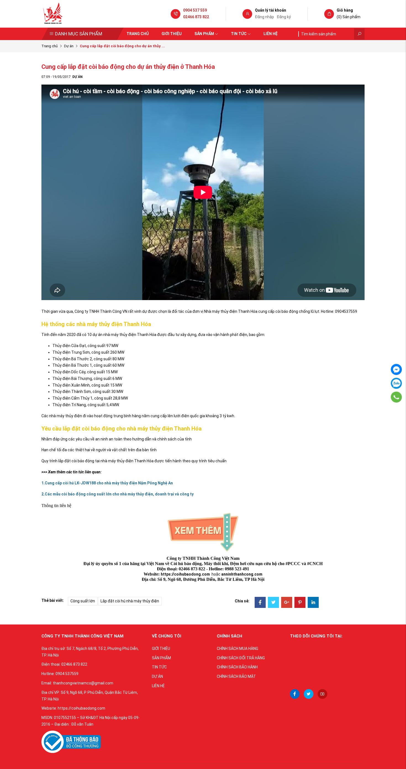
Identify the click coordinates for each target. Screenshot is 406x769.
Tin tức (239, 34)
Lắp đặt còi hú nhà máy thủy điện (130, 601)
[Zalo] (396, 383)
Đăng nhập (264, 17)
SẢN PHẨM (161, 658)
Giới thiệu (172, 34)
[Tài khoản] (247, 14)
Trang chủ (137, 34)
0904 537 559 (195, 10)
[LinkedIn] (313, 603)
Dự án (68, 46)
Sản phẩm (204, 34)
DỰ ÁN (157, 676)
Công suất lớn (82, 601)
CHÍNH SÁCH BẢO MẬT (236, 676)
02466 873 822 (196, 17)
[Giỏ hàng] (329, 14)
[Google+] (286, 603)
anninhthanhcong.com (241, 574)
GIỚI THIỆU (161, 648)
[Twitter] (273, 603)
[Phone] (396, 397)
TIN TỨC (159, 667)
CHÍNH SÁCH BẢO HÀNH (237, 667)
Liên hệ (270, 34)
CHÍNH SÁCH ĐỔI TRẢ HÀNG (241, 658)
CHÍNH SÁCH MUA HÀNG (237, 648)
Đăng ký (284, 17)
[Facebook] (260, 603)
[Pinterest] (299, 603)
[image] (71, 741)
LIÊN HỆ (158, 686)
